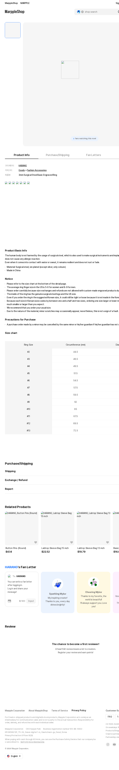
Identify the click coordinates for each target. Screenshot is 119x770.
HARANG (23, 165)
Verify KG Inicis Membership (32, 742)
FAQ (110, 716)
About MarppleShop (38, 710)
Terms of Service (59, 710)
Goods (22, 170)
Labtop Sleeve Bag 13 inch (91, 548)
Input (31, 601)
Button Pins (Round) (16, 548)
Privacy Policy (79, 710)
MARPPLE (25, 3)
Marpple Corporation (15, 710)
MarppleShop (11, 3)
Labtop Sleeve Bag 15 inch (55, 548)
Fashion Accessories (36, 170)
